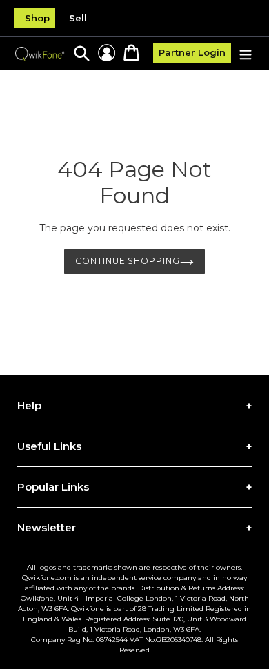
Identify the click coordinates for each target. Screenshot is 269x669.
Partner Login (192, 52)
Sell (78, 17)
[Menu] (245, 53)
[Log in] (106, 52)
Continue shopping (128, 261)
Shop (37, 17)
